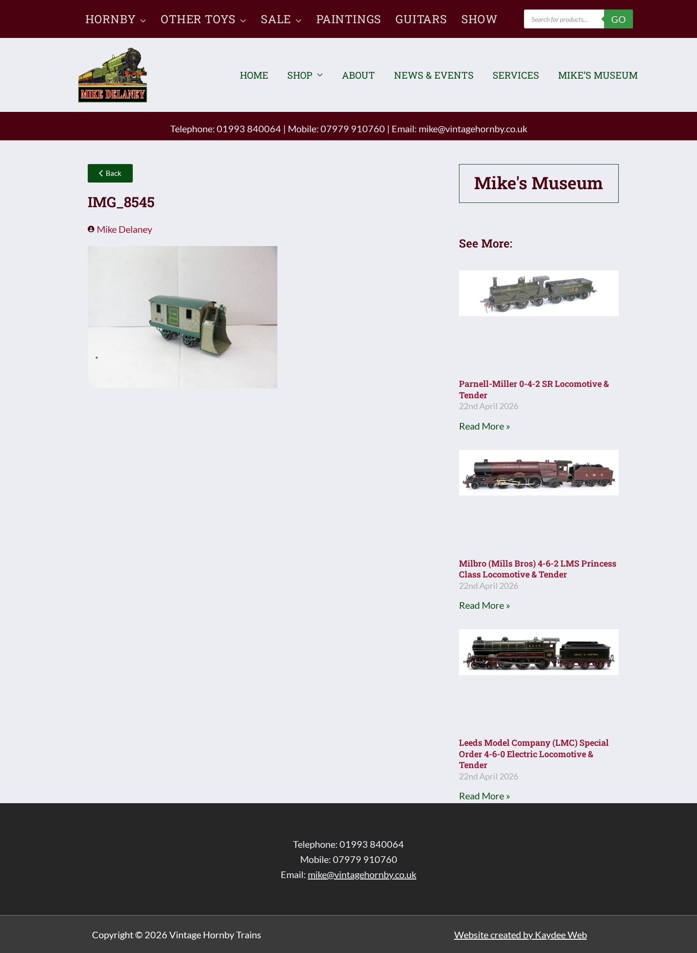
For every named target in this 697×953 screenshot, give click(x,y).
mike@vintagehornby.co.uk (473, 128)
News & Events (434, 75)
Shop (299, 75)
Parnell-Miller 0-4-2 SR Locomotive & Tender (534, 389)
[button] (141, 19)
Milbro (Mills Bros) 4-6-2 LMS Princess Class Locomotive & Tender (537, 569)
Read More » (484, 425)
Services (516, 75)
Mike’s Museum (598, 75)
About (358, 75)
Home (254, 75)
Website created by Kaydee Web (520, 934)
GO (618, 19)
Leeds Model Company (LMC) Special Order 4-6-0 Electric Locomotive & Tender (534, 753)
